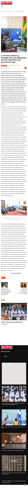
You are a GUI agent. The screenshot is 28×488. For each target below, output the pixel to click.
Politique (10, 11)
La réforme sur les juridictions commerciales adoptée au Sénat (13, 450)
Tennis (4, 318)
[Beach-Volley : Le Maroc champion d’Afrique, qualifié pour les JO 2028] (14, 417)
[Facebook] (4, 356)
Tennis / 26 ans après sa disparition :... (12, 322)
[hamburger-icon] (2, 7)
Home (4, 11)
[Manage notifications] (24, 485)
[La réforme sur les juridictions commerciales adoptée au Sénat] (14, 441)
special (8, 277)
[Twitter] (6, 356)
